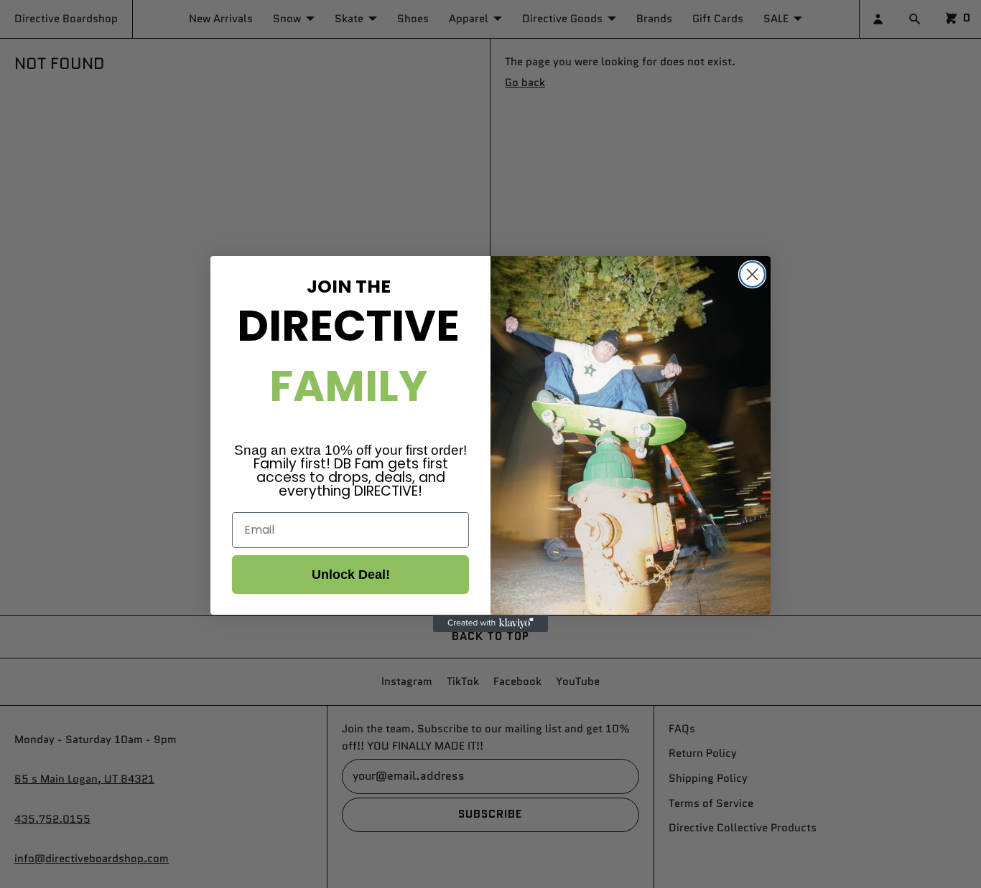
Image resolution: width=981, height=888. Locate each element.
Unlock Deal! (351, 574)
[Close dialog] (752, 274)
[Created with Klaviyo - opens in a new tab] (490, 623)
